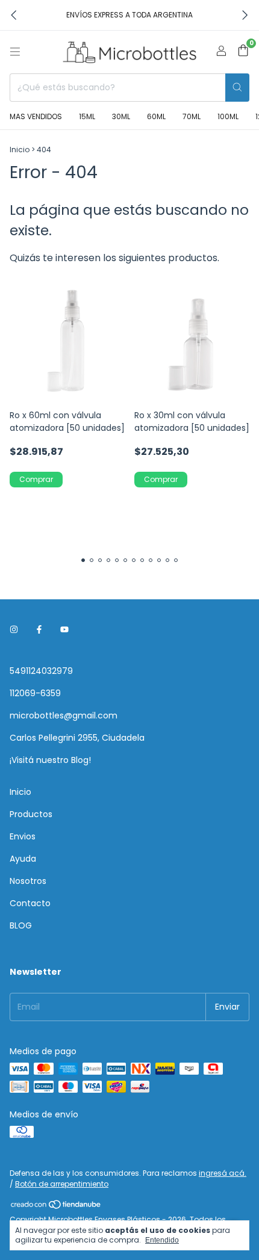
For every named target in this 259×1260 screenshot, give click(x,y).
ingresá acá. (222, 1173)
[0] (243, 52)
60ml (156, 116)
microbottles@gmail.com (63, 715)
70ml (192, 116)
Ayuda (23, 859)
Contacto (30, 903)
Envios (23, 836)
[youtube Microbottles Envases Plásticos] (64, 629)
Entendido (162, 1240)
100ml (228, 116)
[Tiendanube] (56, 1207)
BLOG (21, 925)
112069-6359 (35, 693)
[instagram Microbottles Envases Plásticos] (14, 629)
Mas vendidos (36, 116)
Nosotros (28, 881)
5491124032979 (41, 671)
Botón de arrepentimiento (61, 1184)
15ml (87, 116)
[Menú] (15, 51)
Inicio (20, 149)
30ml (121, 116)
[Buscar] (237, 87)
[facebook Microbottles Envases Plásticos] (39, 629)
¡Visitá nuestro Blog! (50, 760)
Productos (31, 814)
